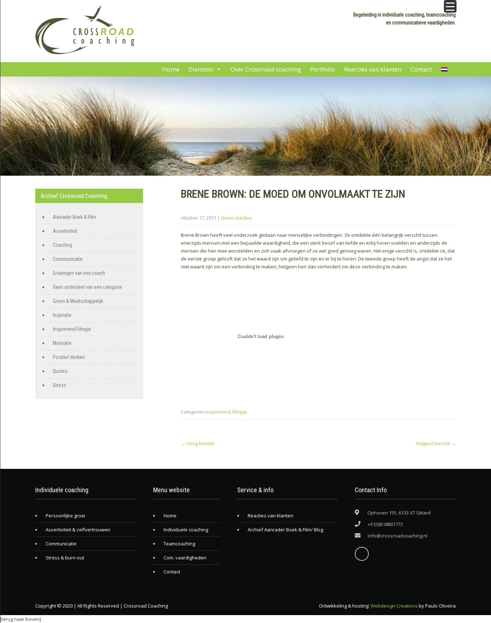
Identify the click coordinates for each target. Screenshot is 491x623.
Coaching (62, 245)
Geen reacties (236, 217)
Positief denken (69, 357)
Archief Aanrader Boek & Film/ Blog (285, 529)
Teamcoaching (179, 543)
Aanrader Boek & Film (74, 217)
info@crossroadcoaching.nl (397, 535)
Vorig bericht (197, 443)
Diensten (200, 69)
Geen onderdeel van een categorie (87, 287)
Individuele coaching (186, 529)
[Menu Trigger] (450, 6)
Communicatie (68, 259)
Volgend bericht (436, 443)
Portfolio (322, 69)
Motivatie (62, 343)
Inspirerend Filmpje (226, 412)
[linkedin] (362, 554)
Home (170, 69)
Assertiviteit (65, 231)
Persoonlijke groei (65, 515)
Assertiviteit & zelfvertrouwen (78, 529)
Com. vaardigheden (185, 557)
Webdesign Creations (394, 606)
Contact (421, 69)
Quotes (60, 371)
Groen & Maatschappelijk (78, 301)
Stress (59, 385)
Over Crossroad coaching (265, 69)
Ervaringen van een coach (79, 273)
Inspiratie (62, 315)
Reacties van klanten (372, 69)
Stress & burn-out (65, 557)
